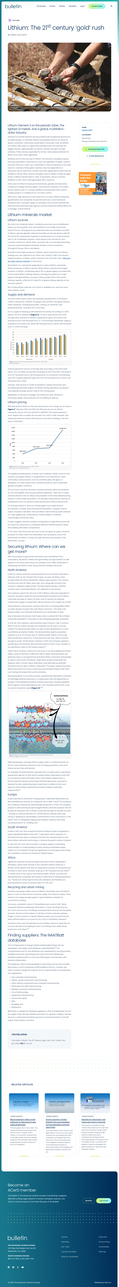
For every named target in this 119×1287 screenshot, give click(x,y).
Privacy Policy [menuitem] (104, 1242)
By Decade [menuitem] (41, 6)
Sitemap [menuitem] (102, 1251)
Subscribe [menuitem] (103, 1237)
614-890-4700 (28, 1259)
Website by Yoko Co (103, 1282)
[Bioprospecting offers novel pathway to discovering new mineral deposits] (24, 1103)
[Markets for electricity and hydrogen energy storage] (95, 1103)
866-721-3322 (13, 1259)
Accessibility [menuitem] (104, 1247)
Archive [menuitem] (52, 6)
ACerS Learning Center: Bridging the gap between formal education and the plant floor (58, 1123)
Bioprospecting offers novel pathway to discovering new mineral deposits (23, 1122)
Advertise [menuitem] (72, 6)
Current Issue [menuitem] (96, 6)
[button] (111, 6)
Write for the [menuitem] (69, 1256)
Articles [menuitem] (62, 6)
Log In (82, 6)
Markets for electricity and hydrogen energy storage (93, 1120)
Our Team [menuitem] (65, 1247)
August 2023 (87, 130)
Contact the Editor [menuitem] (69, 1251)
